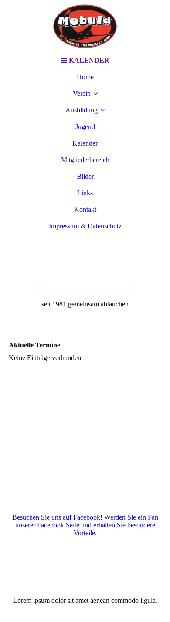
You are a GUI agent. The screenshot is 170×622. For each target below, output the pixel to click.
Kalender (85, 143)
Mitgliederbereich (85, 159)
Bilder (85, 176)
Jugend (85, 126)
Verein (82, 93)
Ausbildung (81, 110)
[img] (85, 26)
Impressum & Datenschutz (85, 226)
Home (85, 77)
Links (85, 193)
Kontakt (85, 209)
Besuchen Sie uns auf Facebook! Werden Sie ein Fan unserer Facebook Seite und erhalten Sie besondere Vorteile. (85, 525)
